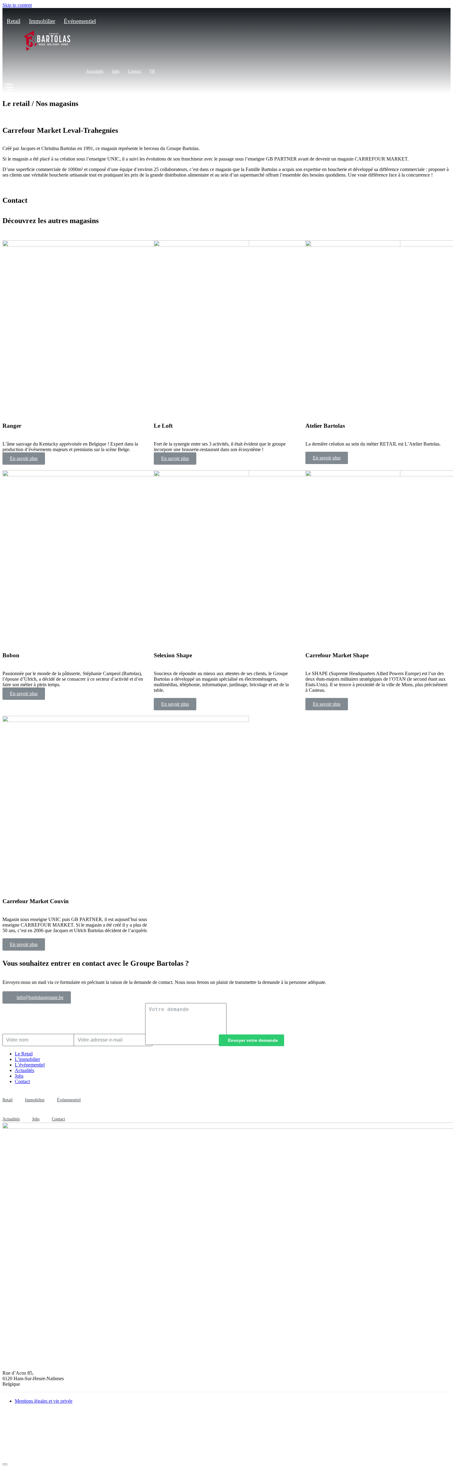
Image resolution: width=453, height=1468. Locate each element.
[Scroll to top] (4, 1464)
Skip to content (17, 5)
